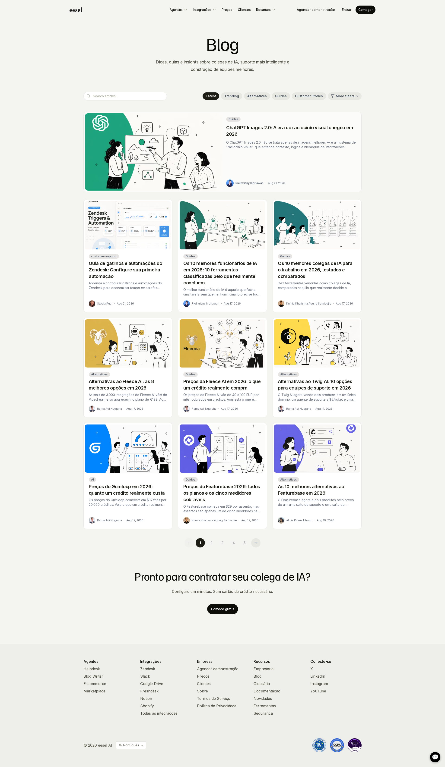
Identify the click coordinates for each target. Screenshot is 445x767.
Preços (227, 10)
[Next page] (256, 542)
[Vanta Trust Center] (355, 745)
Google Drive (151, 683)
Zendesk (147, 668)
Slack (145, 676)
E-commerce (94, 683)
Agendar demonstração (316, 10)
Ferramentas (265, 706)
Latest (211, 96)
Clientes (244, 10)
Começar (365, 10)
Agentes (176, 10)
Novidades (263, 698)
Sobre (202, 691)
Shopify (147, 706)
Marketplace (94, 691)
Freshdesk (149, 691)
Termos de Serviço (213, 698)
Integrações (202, 10)
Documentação (267, 691)
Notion (146, 698)
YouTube (318, 691)
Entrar (346, 10)
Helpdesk (91, 668)
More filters (345, 96)
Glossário (262, 683)
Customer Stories (309, 96)
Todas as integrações (159, 713)
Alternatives (257, 96)
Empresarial (264, 668)
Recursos (263, 10)
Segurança (263, 713)
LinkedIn (317, 676)
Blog (257, 676)
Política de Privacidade (216, 706)
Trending (231, 96)
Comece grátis (222, 609)
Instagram (319, 683)
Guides (281, 96)
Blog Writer (93, 676)
